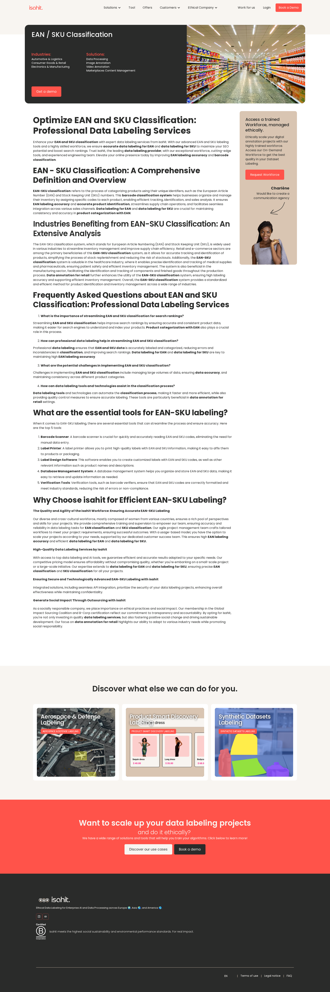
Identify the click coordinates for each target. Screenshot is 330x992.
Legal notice (272, 976)
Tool (132, 7)
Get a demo (46, 91)
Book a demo (190, 849)
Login (267, 7)
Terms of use (249, 976)
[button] (112, 7)
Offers (147, 7)
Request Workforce (264, 174)
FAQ (289, 976)
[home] (36, 7)
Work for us (246, 7)
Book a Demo (289, 7)
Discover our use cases (148, 849)
